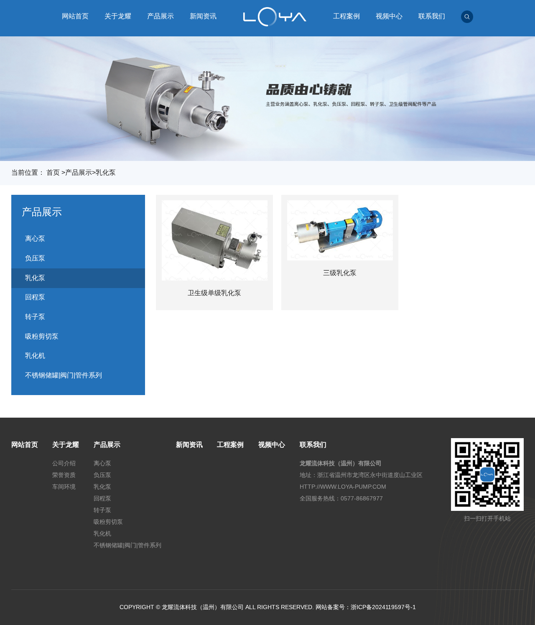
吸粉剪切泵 (42, 336)
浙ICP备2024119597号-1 (383, 607)
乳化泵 (106, 172)
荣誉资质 (64, 475)
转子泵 (35, 316)
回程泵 (35, 297)
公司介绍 (64, 463)
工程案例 (346, 16)
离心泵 (35, 238)
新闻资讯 (203, 16)
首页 (53, 172)
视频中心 (389, 16)
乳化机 (35, 355)
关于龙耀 (117, 16)
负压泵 (35, 258)
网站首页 (75, 16)
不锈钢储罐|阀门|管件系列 (63, 375)
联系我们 (431, 16)
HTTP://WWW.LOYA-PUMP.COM (343, 486)
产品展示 (160, 16)
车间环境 (64, 486)
